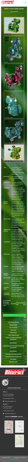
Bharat (11, 457)
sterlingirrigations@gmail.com (10, 401)
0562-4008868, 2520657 (9, 398)
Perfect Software (14, 459)
